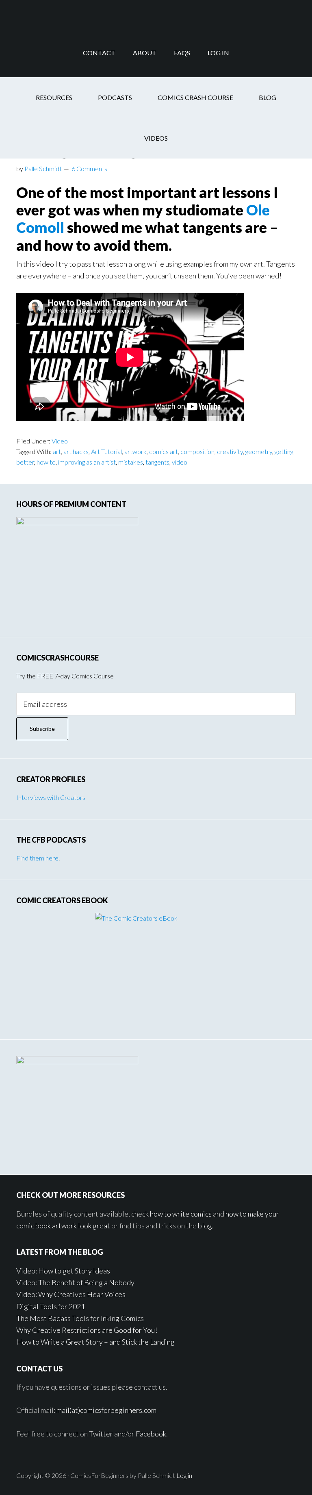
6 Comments (89, 168)
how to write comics (181, 1213)
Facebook (151, 1433)
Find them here (37, 858)
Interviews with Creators (50, 797)
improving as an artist (87, 462)
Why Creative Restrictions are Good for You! (86, 1330)
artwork (135, 451)
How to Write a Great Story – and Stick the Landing (95, 1341)
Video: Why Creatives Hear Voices (71, 1294)
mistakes (130, 462)
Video (60, 441)
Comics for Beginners (156, 14)
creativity (230, 451)
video (179, 462)
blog (205, 1225)
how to (46, 462)
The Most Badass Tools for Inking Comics (80, 1318)
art (57, 451)
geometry (258, 451)
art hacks (76, 451)
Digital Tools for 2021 (50, 1306)
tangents (157, 462)
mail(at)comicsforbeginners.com (106, 1410)
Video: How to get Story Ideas (63, 1270)
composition (197, 451)
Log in (184, 1475)
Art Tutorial (106, 451)
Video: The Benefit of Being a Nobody (75, 1282)
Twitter (101, 1433)
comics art (163, 451)
